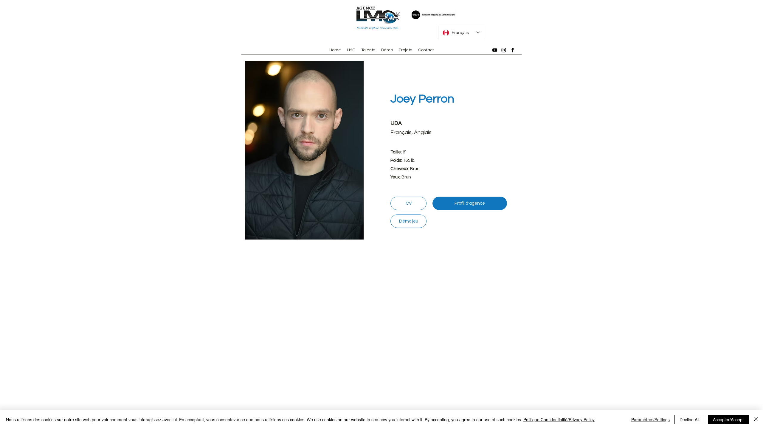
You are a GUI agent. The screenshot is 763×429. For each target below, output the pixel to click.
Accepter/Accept (728, 419)
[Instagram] (504, 50)
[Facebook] (513, 50)
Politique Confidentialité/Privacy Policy (559, 419)
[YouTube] (495, 50)
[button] (304, 150)
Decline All (689, 419)
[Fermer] (755, 419)
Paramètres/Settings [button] (650, 419)
